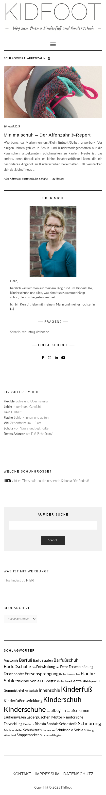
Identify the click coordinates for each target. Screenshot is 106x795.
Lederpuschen (39, 717)
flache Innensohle (69, 674)
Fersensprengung (41, 674)
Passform (28, 724)
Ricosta (40, 724)
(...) (12, 309)
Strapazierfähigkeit (51, 735)
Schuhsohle (64, 730)
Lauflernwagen (15, 717)
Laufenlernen (78, 711)
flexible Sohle (28, 681)
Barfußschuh (65, 660)
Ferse (64, 667)
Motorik (58, 717)
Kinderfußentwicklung (23, 701)
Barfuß (25, 660)
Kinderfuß (76, 689)
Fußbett (46, 681)
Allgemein (15, 179)
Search (53, 540)
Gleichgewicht (91, 681)
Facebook (43, 357)
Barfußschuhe (30, 179)
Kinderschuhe (25, 709)
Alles (6, 179)
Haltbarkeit (31, 690)
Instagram (50, 357)
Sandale (52, 724)
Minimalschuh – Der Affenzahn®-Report (47, 135)
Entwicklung (45, 667)
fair (57, 667)
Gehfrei (76, 681)
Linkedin (56, 357)
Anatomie (11, 660)
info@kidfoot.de (38, 332)
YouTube (63, 357)
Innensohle (49, 690)
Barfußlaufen (43, 660)
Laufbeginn (56, 711)
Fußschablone (62, 681)
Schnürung (89, 723)
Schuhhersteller (13, 730)
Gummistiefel (14, 690)
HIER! (30, 580)
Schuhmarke (47, 730)
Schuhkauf (31, 730)
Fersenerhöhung (81, 667)
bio (33, 667)
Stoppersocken (28, 735)
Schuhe (43, 179)
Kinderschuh (62, 699)
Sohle (78, 730)
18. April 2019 (12, 126)
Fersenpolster (14, 674)
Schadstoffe (68, 724)
